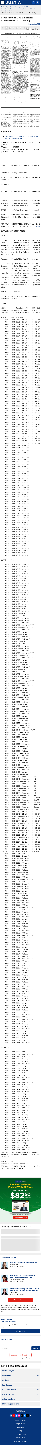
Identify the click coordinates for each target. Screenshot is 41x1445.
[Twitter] (27, 1415)
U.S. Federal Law (9, 1390)
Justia (2, 7)
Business (5, 1380)
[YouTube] (13, 1415)
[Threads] (22, 1415)
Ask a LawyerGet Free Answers (8, 1320)
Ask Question (20, 1331)
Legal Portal (20, 1424)
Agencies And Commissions (26, 7)
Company (20, 1427)
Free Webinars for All (9, 1258)
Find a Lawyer (7, 1339)
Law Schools (7, 1385)
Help (20, 1431)
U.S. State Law (8, 1394)
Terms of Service (20, 1434)
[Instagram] (19, 1415)
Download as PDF (34, 24)
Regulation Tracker (11, 7)
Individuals (6, 1375)
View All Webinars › (20, 1300)
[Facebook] (16, 1415)
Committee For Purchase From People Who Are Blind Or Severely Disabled (18, 10)
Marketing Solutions (10, 1404)
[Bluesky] (25, 1415)
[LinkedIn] (11, 1415)
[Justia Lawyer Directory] (30, 1415)
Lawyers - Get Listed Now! (20, 1355)
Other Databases (9, 1399)
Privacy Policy (20, 1438)
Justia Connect (20, 1420)
